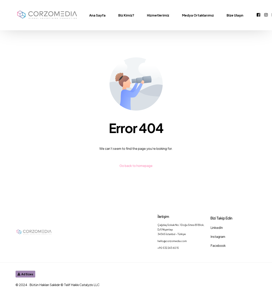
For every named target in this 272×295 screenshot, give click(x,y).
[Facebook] (258, 15)
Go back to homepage (136, 166)
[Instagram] (266, 15)
